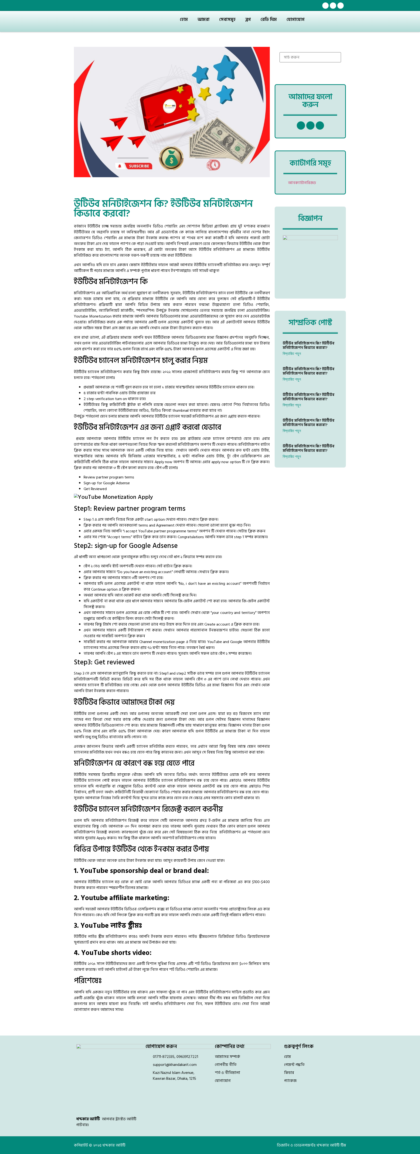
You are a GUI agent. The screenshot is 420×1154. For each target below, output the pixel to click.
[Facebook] (325, 5)
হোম (184, 19)
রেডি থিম (269, 19)
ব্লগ (248, 19)
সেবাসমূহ (227, 19)
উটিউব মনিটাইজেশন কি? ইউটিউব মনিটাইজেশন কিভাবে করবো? (308, 345)
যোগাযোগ (296, 19)
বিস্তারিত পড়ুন (292, 353)
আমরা (204, 19)
